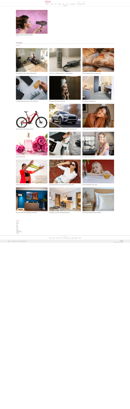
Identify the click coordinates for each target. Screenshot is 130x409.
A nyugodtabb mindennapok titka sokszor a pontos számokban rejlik (27, 101)
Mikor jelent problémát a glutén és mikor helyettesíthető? (91, 73)
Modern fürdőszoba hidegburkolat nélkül (89, 101)
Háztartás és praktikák (19, 231)
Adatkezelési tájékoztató (15, 241)
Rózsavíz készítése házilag (20, 156)
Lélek (17, 227)
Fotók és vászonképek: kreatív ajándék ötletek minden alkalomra (26, 212)
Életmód (17, 226)
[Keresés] (84, 2)
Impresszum (9, 241)
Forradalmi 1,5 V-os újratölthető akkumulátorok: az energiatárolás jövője (61, 73)
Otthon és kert (18, 230)
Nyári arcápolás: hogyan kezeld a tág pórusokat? (57, 101)
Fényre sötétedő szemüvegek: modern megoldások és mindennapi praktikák (61, 184)
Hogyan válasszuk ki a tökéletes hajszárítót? (24, 34)
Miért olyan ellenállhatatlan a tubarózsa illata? (89, 184)
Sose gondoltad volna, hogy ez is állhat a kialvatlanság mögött (26, 73)
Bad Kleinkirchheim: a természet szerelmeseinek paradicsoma (59, 212)
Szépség (17, 223)
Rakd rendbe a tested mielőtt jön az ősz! (22, 184)
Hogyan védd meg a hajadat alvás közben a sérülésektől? (91, 212)
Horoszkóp (65, 5)
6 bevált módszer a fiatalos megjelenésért (56, 156)
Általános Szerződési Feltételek (23, 241)
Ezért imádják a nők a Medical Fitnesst (88, 156)
